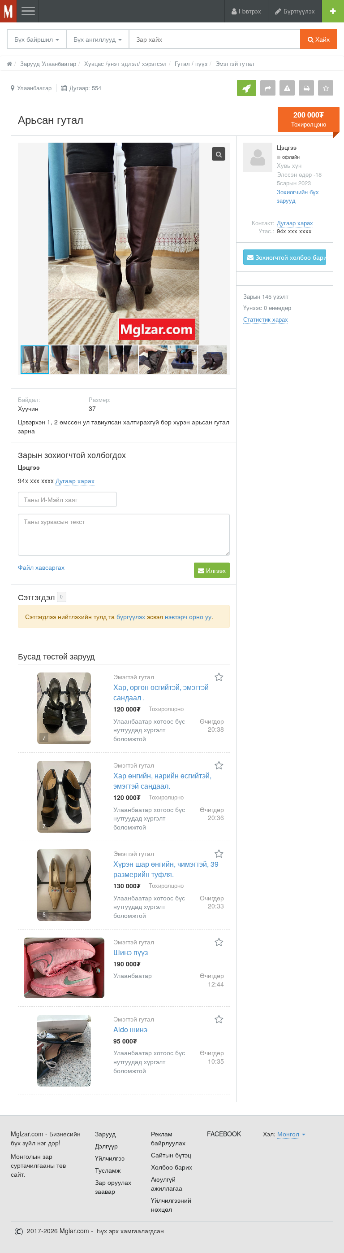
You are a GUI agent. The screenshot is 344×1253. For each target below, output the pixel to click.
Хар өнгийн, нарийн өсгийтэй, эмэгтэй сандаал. (162, 780)
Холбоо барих (171, 1166)
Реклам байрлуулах (168, 1138)
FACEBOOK (224, 1133)
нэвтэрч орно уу (188, 616)
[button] (65, 360)
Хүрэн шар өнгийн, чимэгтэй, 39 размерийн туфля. (166, 869)
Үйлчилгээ (110, 1157)
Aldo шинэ (130, 1029)
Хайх (322, 39)
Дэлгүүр (106, 1145)
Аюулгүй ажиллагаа (166, 1183)
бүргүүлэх (130, 616)
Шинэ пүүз (130, 952)
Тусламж (107, 1170)
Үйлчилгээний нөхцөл (171, 1205)
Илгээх (215, 570)
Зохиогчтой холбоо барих (290, 257)
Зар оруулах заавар (113, 1187)
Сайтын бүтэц (171, 1154)
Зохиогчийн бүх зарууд (298, 196)
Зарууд (105, 1133)
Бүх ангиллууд (95, 39)
